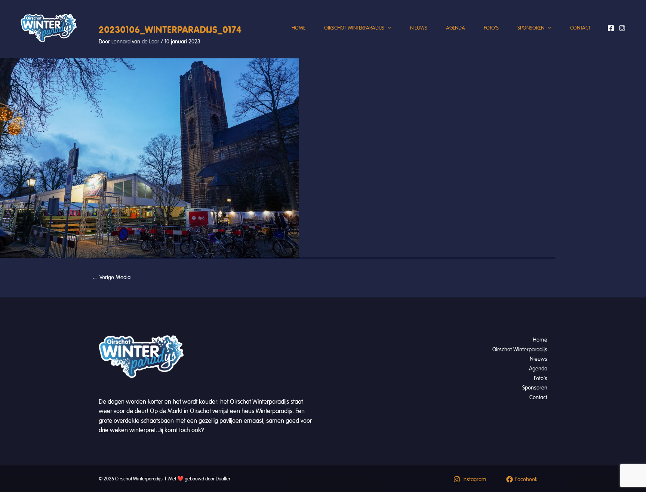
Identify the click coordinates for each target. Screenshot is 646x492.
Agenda (455, 28)
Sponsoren (530, 28)
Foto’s (491, 28)
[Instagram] (622, 28)
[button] (387, 28)
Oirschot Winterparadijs (354, 28)
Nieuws (418, 28)
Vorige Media (111, 277)
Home (298, 28)
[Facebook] (610, 28)
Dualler (223, 479)
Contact (580, 28)
